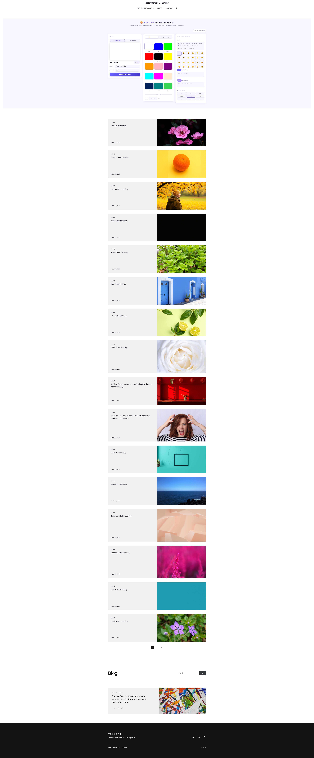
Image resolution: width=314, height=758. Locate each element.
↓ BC (191, 99)
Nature (188, 45)
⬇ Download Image (125, 74)
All (178, 43)
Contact (169, 8)
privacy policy (114, 747)
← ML (181, 96)
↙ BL (181, 99)
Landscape (118, 40)
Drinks (184, 45)
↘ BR (200, 99)
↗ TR (200, 93)
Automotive (194, 43)
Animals (188, 43)
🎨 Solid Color (152, 37)
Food (179, 45)
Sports (200, 43)
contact (125, 747)
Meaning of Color (144, 8)
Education (191, 48)
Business (180, 48)
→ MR (200, 96)
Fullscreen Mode (200, 30)
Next (161, 647)
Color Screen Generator (157, 3)
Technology (195, 45)
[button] (176, 8)
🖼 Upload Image (165, 37)
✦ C (191, 96)
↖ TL (181, 93)
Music (185, 48)
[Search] (202, 673)
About (159, 8)
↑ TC (191, 93)
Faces (182, 43)
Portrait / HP (133, 40)
